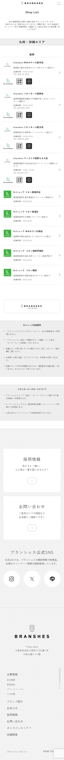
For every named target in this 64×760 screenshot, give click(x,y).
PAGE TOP (48, 751)
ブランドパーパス (15, 689)
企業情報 (12, 674)
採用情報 (12, 715)
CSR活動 (11, 693)
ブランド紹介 (15, 701)
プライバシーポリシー (17, 751)
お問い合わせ (15, 721)
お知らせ (12, 708)
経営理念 (11, 684)
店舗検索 (12, 734)
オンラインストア (17, 728)
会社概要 (11, 679)
